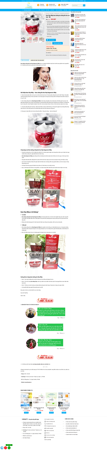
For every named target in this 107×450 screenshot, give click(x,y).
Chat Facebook (51, 40)
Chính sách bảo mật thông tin (71, 432)
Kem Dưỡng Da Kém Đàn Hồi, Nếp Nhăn (39, 408)
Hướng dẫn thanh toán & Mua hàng (37, 60)
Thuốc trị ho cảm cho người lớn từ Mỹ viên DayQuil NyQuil (80, 73)
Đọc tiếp (26, 412)
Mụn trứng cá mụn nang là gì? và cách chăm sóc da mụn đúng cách (80, 100)
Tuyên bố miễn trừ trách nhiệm (72, 434)
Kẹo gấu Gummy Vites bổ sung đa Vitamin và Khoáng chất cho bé (80, 94)
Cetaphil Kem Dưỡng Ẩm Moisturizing (51, 408)
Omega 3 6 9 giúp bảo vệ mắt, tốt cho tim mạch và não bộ (80, 122)
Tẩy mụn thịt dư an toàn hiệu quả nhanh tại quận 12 (79, 84)
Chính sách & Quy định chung (71, 421)
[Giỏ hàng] (84, 1)
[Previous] (23, 24)
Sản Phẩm (52, 10)
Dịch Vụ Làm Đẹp (59, 10)
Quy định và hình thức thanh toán (72, 423)
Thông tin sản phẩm (25, 60)
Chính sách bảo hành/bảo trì (71, 428)
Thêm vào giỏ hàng (58, 43)
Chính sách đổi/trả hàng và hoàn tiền (73, 430)
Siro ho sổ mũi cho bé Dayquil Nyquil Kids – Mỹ (79, 117)
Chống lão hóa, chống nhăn (64, 13)
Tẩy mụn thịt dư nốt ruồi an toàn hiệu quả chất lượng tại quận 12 (79, 106)
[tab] (25, 60)
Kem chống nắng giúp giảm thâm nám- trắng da (64, 408)
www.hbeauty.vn (28, 382)
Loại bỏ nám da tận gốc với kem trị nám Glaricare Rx (79, 112)
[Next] (42, 24)
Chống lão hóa (56, 13)
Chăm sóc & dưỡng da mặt (53, 55)
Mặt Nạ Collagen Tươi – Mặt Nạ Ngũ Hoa (26, 408)
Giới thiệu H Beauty (26, 437)
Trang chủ (47, 13)
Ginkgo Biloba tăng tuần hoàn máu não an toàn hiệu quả (79, 89)
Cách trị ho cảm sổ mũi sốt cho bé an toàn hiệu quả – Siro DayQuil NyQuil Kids (80, 78)
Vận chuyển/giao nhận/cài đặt (71, 426)
